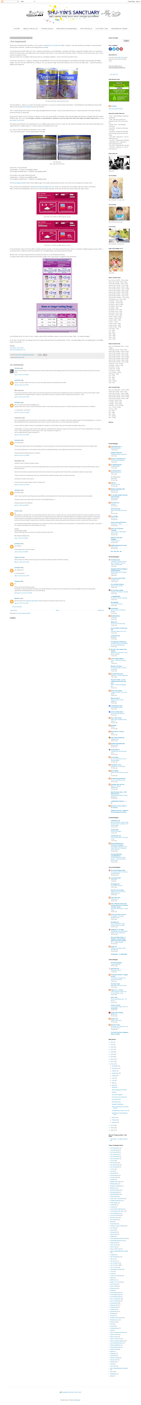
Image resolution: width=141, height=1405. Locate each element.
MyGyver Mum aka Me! (117, 585)
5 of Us (112, 1171)
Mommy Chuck (115, 698)
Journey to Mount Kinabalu (117, 460)
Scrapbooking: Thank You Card (120, 1110)
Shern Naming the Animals (119, 1090)
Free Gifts (113, 1228)
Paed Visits (113, 1284)
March (114, 1117)
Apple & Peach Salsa (116, 1020)
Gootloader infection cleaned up (119, 454)
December (115, 1066)
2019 (112, 1044)
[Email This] (38, 355)
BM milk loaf (114, 1014)
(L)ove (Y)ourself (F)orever (118, 522)
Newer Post (13, 610)
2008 (112, 1130)
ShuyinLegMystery (115, 1345)
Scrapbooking (114, 1328)
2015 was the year (115, 484)
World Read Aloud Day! (116, 707)
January (114, 1122)
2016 (112, 1052)
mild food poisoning (28, 107)
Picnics (112, 727)
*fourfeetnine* (115, 830)
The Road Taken (115, 509)
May (113, 1083)
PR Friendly (86, 28)
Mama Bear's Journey (117, 731)
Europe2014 (113, 1224)
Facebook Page (119, 28)
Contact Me (102, 28)
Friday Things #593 (116, 964)
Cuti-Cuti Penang (115, 1215)
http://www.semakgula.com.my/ (45, 186)
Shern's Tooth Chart (115, 1339)
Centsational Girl (116, 878)
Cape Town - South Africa (117, 1198)
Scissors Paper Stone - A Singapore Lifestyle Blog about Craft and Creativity (118, 939)
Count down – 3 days (116, 524)
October (114, 1071)
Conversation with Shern (117, 1211)
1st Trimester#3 (114, 1152)
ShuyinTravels (114, 1349)
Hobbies (112, 1236)
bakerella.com (115, 968)
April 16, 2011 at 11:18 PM (21, 435)
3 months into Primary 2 (117, 604)
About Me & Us (30, 28)
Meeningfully (114, 602)
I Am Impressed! (116, 1099)
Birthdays (113, 1188)
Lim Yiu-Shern (114, 1265)
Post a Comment (17, 607)
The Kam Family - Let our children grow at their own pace (118, 681)
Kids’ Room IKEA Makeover (118, 713)
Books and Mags (115, 1190)
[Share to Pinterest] (46, 355)
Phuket (112, 1290)
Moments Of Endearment (118, 459)
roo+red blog (114, 757)
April (113, 1085)
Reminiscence (114, 1320)
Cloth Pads (113, 1205)
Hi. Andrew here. (116, 477)
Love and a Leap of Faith (118, 578)
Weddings (113, 1374)
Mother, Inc (114, 622)
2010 (112, 1125)
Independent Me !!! (116, 446)
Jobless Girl (17, 557)
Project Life (113, 1309)
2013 (112, 1059)
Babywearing (114, 1184)
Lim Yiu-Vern (113, 1267)
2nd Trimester (114, 1154)
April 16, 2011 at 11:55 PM (21, 455)
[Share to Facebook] (44, 355)
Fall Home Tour (114, 899)
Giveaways (113, 1232)
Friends (112, 1230)
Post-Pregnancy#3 (115, 1296)
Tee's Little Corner (116, 718)
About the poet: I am (116, 472)
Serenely (17, 368)
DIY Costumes (114, 1219)
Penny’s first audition (116, 831)
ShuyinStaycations (115, 1347)
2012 (112, 1061)
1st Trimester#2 (114, 1150)
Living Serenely (115, 635)
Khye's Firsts (113, 1245)
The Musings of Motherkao (118, 642)
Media (112, 1278)
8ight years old (114, 490)
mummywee (114, 608)
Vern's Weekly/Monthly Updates (119, 1368)
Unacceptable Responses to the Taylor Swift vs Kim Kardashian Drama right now (119, 848)
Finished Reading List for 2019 (118, 631)
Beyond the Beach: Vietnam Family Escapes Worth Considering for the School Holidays (119, 824)
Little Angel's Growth (116, 1269)
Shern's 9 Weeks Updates (117, 1332)
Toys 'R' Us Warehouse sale (118, 780)
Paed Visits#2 (114, 1286)
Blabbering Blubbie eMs (118, 489)
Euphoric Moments (116, 452)
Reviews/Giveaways (66, 28)
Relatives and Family (116, 1317)
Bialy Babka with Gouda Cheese (119, 985)
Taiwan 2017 (113, 1360)
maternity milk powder (32, 601)
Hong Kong (113, 1242)
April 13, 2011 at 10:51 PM (21, 397)
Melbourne (113, 1280)
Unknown (17, 581)
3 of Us (112, 1160)
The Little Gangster (117, 1094)
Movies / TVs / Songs (116, 1282)
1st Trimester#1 (114, 1148)
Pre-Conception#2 (115, 1301)
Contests (112, 1207)
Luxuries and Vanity (115, 1275)
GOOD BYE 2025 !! (116, 448)
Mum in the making (116, 690)
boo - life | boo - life (116, 551)
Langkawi (113, 1254)
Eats (111, 1221)
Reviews (112, 1322)
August (114, 1075)
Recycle (112, 1315)
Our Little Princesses (117, 674)
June (113, 1080)
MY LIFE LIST (114, 74)
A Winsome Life (115, 820)
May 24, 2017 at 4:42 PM (21, 603)
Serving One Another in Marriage (119, 598)
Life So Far (113, 1261)
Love (111, 1271)
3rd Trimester (114, 1162)
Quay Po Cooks (115, 1025)
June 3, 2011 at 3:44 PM (21, 552)
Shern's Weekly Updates (117, 1341)
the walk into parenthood (118, 778)
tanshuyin (17, 380)
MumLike (17, 598)
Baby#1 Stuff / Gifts (19, 357)
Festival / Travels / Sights (117, 1226)
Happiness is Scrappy (117, 929)
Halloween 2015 (115, 739)
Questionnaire (114, 1311)
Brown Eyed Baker (116, 962)
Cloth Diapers (114, 1202)
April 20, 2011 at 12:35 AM (21, 484)
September (115, 1073)
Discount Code (114, 1217)
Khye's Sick (113, 1247)
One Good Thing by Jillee (118, 870)
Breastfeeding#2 (115, 1194)
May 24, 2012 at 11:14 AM (21, 562)
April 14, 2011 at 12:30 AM (21, 412)
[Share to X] (42, 355)
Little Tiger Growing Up (117, 737)
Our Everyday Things (117, 590)
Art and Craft (113, 1177)
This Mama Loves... (116, 765)
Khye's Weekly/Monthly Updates (119, 1251)
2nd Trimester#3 (114, 1158)
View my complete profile (116, 109)
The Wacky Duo (115, 560)
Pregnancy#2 (114, 1305)
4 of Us (112, 1169)
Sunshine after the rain (117, 784)
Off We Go (114, 1087)
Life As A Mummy (115, 1257)
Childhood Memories (116, 1200)
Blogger (78, 1400)
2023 (112, 1042)
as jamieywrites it (116, 471)
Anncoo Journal (115, 1005)
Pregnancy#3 (114, 1307)
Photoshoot (113, 1288)
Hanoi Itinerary (114, 498)
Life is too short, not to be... (119, 914)
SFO (111, 1330)
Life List (112, 1259)
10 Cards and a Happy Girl (119, 1097)
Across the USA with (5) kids (118, 623)
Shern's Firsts (114, 1334)
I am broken (114, 617)
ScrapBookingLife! (116, 465)
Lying (112, 733)
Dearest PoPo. (114, 547)
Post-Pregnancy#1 (115, 1292)
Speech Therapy (115, 1357)
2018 (112, 1047)
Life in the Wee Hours (117, 712)
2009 (112, 1128)
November (115, 1068)
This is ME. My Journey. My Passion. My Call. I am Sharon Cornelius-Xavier (119, 905)
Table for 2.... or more (117, 990)
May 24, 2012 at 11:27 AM (21, 575)
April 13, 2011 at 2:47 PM (21, 385)
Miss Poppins (115, 771)
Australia (112, 1179)
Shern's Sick (113, 1336)
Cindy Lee (114, 946)
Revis (111, 1324)
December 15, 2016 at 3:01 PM (23, 593)
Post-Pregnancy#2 (115, 1294)
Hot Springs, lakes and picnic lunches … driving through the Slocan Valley (118, 859)
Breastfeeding (114, 1192)
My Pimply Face (116, 1102)
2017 (112, 1049)
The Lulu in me (115, 502)
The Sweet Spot (115, 984)
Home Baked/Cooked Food (118, 1238)
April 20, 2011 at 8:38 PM (21, 505)
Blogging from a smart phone (118, 766)
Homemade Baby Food (116, 1240)
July (113, 1078)
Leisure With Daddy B (117, 658)
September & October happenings (119, 675)
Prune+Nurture (115, 749)
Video (112, 1372)
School (112, 1326)
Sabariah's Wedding (117, 1104)
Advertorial (113, 1173)
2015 (112, 1054)
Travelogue (47, 28)
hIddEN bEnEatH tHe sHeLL (119, 545)
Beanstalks (113, 637)
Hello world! (114, 478)
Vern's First (113, 1366)
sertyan (16, 511)
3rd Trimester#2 (114, 1165)
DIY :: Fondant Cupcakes (117, 942)
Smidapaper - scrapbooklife (119, 954)
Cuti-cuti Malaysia (115, 1213)
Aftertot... (113, 483)
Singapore (113, 1353)
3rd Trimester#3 (114, 1167)
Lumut (112, 1273)
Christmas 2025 (115, 579)
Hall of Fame (113, 1234)
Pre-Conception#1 (115, 1299)
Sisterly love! (114, 518)
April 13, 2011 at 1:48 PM (21, 374)
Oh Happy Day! (115, 884)
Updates (112, 1362)
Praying (114, 1092)
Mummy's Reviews (116, 666)
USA (111, 1364)
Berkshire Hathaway (116, 1186)
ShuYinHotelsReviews (116, 1343)
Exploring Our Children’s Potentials (119, 591)
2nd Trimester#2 (114, 1156)
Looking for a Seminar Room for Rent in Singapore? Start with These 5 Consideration (119, 563)
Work (111, 1376)
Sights (112, 1351)
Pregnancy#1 (114, 1303)
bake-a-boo (114, 997)
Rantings (112, 1313)
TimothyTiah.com (116, 836)
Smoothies (113, 1355)
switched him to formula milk (51, 45)
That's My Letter (115, 897)
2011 (112, 1064)
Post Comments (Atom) (23, 613)
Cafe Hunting (114, 1196)
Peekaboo (113, 504)
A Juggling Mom (115, 596)
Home (17, 28)
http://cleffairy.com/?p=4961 (17, 120)
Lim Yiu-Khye (114, 1263)
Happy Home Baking (117, 1012)
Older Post (101, 610)
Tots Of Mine (114, 516)
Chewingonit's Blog (116, 706)
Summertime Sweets (116, 970)
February (114, 1120)
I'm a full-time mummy (117, 584)
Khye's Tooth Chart (115, 1249)
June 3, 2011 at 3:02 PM (21, 538)
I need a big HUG (115, 541)
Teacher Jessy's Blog (117, 890)
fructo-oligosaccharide (19, 183)
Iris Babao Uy (115, 922)
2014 (112, 1056)
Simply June (114, 1019)
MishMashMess (115, 616)
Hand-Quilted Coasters (116, 885)
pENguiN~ (114, 725)
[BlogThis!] (40, 355)
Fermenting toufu (115, 466)
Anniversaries (114, 1175)
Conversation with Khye (117, 1209)
